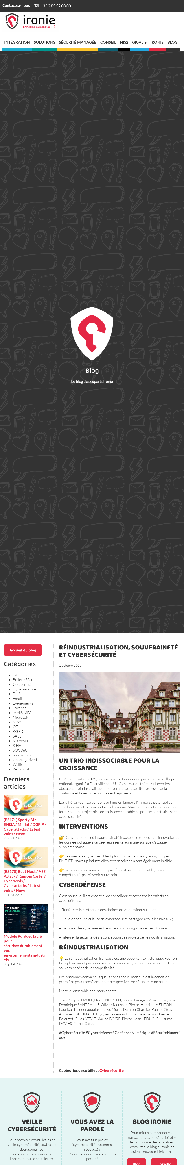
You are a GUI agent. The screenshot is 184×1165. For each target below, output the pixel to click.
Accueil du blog (23, 650)
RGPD (18, 731)
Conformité (22, 684)
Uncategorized (25, 759)
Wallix (18, 764)
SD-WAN (20, 740)
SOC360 (20, 750)
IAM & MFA (22, 712)
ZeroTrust (21, 769)
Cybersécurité (24, 689)
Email (17, 698)
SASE (17, 736)
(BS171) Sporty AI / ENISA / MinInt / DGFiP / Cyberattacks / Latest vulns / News (25, 826)
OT (15, 726)
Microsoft (20, 717)
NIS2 (17, 722)
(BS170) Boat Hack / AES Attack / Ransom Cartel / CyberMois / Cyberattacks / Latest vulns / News (25, 881)
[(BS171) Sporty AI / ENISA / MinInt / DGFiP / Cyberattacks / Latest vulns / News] (26, 806)
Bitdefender (22, 675)
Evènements (23, 703)
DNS (17, 693)
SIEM (17, 745)
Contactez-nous (16, 5)
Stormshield (22, 755)
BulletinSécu (23, 679)
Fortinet (19, 707)
